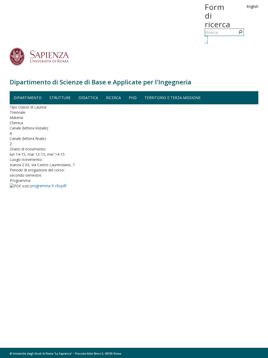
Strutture (60, 97)
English (252, 6)
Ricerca (207, 39)
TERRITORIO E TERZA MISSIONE (172, 97)
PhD (133, 97)
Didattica (88, 97)
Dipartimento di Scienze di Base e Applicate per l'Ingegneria (100, 82)
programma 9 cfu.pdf (48, 185)
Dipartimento (28, 97)
